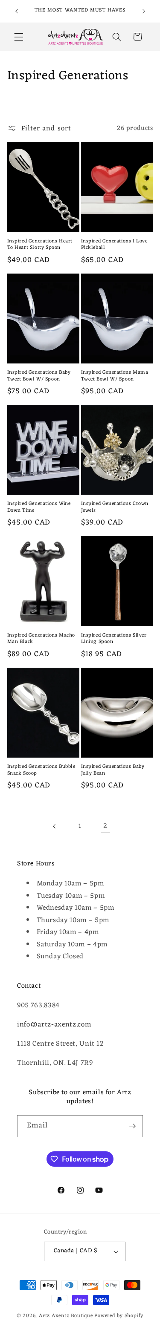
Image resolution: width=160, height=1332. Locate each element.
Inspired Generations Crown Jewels (115, 507)
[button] (19, 36)
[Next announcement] (143, 11)
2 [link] (105, 826)
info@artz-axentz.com (54, 1024)
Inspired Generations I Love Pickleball (114, 244)
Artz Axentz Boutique (66, 1315)
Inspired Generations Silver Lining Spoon (114, 639)
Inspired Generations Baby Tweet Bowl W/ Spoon (39, 376)
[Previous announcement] (16, 11)
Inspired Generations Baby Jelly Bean (113, 770)
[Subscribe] (132, 1126)
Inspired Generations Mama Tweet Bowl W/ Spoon (114, 376)
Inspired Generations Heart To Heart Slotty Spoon (40, 244)
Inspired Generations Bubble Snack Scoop (41, 770)
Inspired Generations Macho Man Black (41, 639)
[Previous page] (54, 826)
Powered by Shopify (118, 1315)
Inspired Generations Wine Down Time (39, 507)
